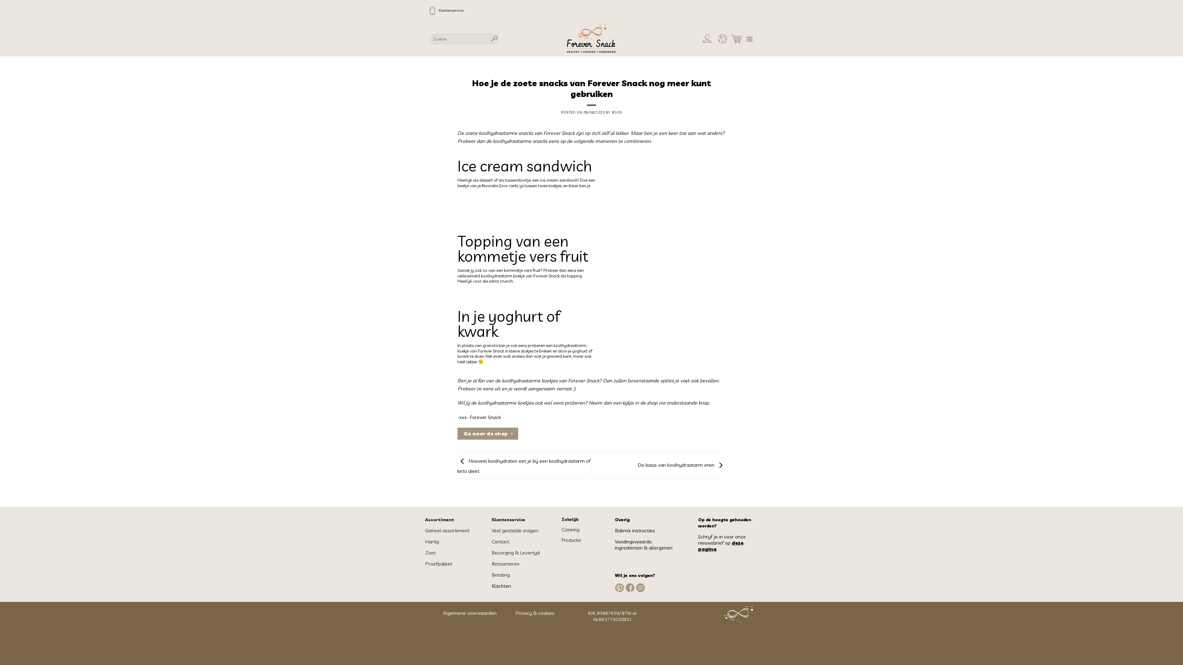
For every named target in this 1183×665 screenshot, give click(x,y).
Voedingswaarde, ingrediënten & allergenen (644, 544)
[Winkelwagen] (737, 39)
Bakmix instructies (635, 530)
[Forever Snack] (591, 39)
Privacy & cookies (535, 613)
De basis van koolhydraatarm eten (677, 465)
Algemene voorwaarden (470, 613)
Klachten (501, 586)
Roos (617, 112)
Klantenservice (451, 10)
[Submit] (494, 39)
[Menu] (749, 38)
